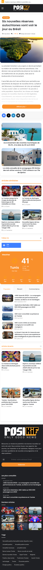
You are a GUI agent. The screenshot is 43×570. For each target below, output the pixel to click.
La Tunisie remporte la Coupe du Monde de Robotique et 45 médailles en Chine (10, 201)
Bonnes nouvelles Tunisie (10, 554)
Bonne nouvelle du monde (25, 551)
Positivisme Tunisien (23, 558)
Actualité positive (7, 544)
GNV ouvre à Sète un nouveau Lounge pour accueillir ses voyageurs (25, 325)
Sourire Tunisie (35, 558)
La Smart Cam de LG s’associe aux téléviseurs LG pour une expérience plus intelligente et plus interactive (27, 334)
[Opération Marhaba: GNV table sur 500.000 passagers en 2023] (7, 308)
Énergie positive (7, 565)
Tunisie (14, 561)
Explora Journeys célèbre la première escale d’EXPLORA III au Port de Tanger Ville (11, 225)
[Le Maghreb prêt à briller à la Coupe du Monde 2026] (35, 518)
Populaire (7, 289)
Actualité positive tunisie (22, 544)
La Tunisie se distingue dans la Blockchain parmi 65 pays (31, 200)
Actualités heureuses (8, 548)
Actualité (6, 17)
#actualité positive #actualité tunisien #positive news (17, 541)
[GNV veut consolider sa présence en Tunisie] (7, 316)
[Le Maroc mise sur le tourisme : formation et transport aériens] (21, 518)
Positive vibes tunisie (8, 558)
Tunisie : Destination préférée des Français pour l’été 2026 (10, 402)
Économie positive (24, 561)
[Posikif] (22, 8)
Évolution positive (19, 565)
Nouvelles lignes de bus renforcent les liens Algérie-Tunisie (30, 224)
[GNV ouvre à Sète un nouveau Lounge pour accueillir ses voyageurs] (7, 325)
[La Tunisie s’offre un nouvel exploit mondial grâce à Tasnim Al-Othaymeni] (21, 526)
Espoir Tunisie (23, 554)
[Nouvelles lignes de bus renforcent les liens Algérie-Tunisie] (31, 214)
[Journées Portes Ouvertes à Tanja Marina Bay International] (35, 526)
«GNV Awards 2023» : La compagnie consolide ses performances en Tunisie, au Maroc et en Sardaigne (28, 297)
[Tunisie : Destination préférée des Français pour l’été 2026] (11, 393)
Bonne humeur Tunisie (9, 551)
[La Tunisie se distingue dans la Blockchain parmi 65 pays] (31, 191)
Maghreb (32, 554)
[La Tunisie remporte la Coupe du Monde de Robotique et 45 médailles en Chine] (11, 191)
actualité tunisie (21, 548)
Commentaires (34, 289)
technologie (6, 561)
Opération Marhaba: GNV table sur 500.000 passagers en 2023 (27, 306)
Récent (19, 289)
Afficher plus (21, 106)
